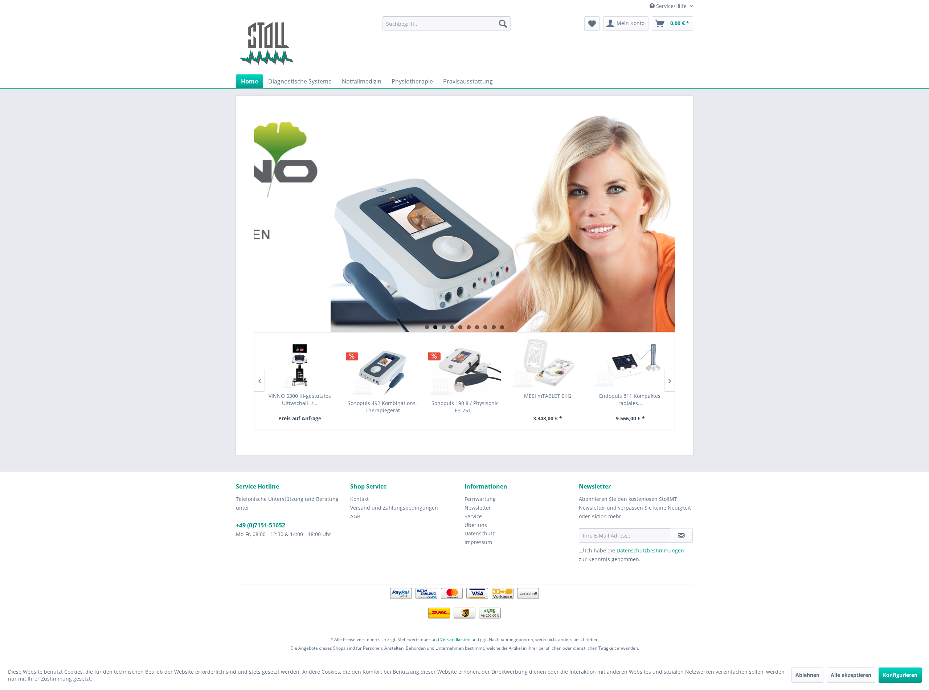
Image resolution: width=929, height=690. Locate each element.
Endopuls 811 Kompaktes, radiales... (630, 399)
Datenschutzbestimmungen (650, 550)
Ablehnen (807, 674)
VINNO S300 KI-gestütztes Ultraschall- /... (300, 399)
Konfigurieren (900, 674)
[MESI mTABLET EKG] (548, 363)
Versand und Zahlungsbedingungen (394, 507)
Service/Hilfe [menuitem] (671, 6)
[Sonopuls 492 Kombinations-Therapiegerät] (383, 370)
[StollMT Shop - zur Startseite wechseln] (267, 43)
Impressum (478, 542)
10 (502, 327)
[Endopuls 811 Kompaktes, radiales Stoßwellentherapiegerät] (630, 363)
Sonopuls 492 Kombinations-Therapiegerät (382, 407)
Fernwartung (480, 498)
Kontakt (359, 498)
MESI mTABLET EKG (547, 395)
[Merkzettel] (592, 23)
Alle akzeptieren (851, 674)
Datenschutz (479, 533)
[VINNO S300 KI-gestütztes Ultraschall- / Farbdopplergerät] (300, 363)
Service (473, 516)
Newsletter (477, 507)
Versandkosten (455, 639)
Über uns (475, 525)
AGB (355, 516)
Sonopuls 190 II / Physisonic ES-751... (465, 407)
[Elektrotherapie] (464, 222)
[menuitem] (446, 23)
